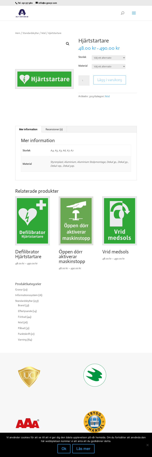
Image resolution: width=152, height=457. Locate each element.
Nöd (43, 33)
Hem (17, 33)
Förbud (22, 316)
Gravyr (19, 289)
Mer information (28, 129)
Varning (22, 339)
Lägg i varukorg (109, 80)
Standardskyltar (31, 33)
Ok (64, 448)
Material (82, 65)
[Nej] (147, 445)
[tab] (28, 129)
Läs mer (83, 448)
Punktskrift (24, 334)
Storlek (82, 57)
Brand (21, 305)
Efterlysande (25, 311)
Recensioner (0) (54, 129)
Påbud (21, 328)
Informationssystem (26, 295)
